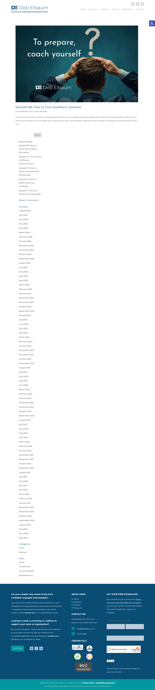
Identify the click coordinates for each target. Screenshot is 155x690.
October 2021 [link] (25, 464)
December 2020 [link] (26, 507)
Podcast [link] (115, 9)
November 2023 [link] (26, 355)
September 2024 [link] (26, 311)
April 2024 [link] (23, 333)
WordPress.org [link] (26, 575)
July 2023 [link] (23, 372)
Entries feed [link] (24, 567)
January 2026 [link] (25, 241)
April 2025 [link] (23, 280)
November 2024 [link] (26, 302)
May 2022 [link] (23, 433)
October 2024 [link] (25, 307)
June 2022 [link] (23, 429)
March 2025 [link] (24, 285)
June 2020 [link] (23, 533)
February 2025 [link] (25, 289)
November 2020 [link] (26, 512)
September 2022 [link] (26, 416)
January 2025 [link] (25, 293)
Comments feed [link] (26, 571)
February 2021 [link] (25, 498)
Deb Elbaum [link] (23, 111)
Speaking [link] (105, 9)
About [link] (83, 9)
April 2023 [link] (23, 385)
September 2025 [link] (26, 259)
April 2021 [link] (23, 490)
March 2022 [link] (24, 442)
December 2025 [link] (26, 246)
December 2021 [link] (26, 455)
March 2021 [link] (24, 494)
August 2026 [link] (25, 211)
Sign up (110, 661)
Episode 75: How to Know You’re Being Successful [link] (27, 149)
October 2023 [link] (25, 359)
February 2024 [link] (25, 342)
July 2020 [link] (23, 529)
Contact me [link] (29, 613)
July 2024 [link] (23, 320)
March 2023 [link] (24, 389)
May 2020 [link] (23, 538)
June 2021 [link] (23, 481)
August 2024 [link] (25, 315)
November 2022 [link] (26, 407)
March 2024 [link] (24, 337)
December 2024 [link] (26, 298)
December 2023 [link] (26, 350)
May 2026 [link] (23, 224)
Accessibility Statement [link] (105, 683)
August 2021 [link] (24, 472)
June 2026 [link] (23, 219)
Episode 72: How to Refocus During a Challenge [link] (27, 182)
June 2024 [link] (23, 324)
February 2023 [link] (25, 394)
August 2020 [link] (25, 525)
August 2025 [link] (25, 263)
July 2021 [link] (23, 477)
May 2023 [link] (23, 381)
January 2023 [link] (25, 398)
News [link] (21, 548)
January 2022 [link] (25, 451)
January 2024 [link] (25, 346)
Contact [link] (140, 9)
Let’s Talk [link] (17, 648)
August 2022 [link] (25, 420)
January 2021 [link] (25, 503)
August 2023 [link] (25, 368)
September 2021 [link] (26, 468)
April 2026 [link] (23, 228)
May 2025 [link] (23, 276)
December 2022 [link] (26, 403)
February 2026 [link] (25, 237)
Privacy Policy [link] (88, 683)
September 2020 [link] (26, 520)
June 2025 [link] (23, 272)
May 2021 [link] (23, 485)
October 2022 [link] (25, 411)
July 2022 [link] (23, 424)
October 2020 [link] (25, 516)
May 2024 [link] (23, 328)
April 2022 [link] (23, 437)
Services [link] (92, 9)
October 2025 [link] (25, 254)
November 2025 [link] (26, 250)
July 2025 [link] (23, 267)
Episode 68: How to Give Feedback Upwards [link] (48, 107)
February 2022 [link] (25, 446)
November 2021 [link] (26, 459)
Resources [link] (126, 9)
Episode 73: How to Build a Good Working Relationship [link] (29, 171)
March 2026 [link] (24, 232)
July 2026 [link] (23, 215)
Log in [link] (22, 562)
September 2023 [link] (26, 363)
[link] (152, 23)
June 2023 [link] (23, 376)
